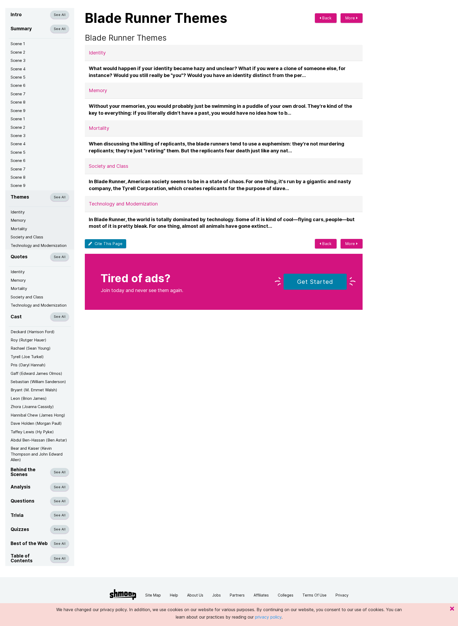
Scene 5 (18, 77)
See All (59, 15)
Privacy (342, 595)
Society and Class (27, 236)
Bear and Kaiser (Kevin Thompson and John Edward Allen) (37, 454)
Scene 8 (18, 102)
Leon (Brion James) (29, 398)
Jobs (216, 595)
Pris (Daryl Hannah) (28, 364)
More (350, 18)
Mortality (19, 228)
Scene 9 (18, 110)
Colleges (285, 595)
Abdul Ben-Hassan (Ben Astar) (39, 440)
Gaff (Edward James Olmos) (36, 373)
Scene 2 (18, 52)
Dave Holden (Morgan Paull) (36, 423)
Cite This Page (107, 243)
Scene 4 (18, 68)
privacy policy (268, 617)
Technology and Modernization (39, 245)
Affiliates (261, 595)
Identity (18, 212)
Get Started (315, 281)
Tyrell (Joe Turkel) (27, 356)
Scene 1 (18, 43)
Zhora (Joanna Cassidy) (32, 406)
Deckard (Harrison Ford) (33, 331)
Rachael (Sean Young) (31, 348)
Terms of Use (314, 595)
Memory (18, 220)
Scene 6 (18, 85)
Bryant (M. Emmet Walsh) (34, 389)
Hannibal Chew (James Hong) (38, 415)
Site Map (153, 595)
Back (326, 18)
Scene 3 (18, 60)
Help (174, 595)
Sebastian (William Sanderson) (38, 381)
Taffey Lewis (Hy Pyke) (32, 431)
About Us (195, 595)
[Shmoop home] (123, 594)
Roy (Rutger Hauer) (28, 339)
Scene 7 (18, 93)
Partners (237, 595)
